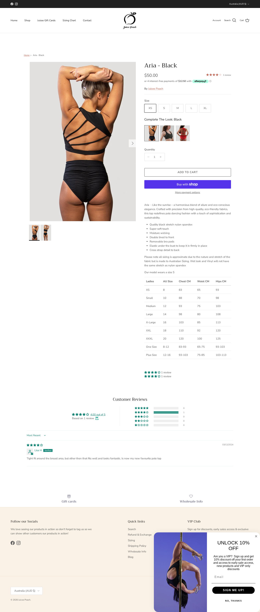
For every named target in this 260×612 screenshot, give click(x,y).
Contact (87, 20)
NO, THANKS (233, 601)
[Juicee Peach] (130, 20)
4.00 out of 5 (97, 414)
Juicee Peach (155, 88)
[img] (35, 445)
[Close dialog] (256, 536)
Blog (130, 557)
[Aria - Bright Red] (182, 133)
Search (132, 529)
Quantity (149, 149)
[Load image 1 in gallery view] (83, 141)
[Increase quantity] (161, 157)
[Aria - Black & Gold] (167, 133)
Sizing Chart (69, 20)
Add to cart (188, 172)
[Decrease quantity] (148, 157)
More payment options (187, 192)
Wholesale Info (137, 551)
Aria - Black (38, 55)
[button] (152, 372)
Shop (27, 20)
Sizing (131, 540)
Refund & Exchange (140, 534)
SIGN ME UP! (233, 590)
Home (14, 20)
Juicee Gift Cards (46, 20)
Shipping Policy (137, 546)
